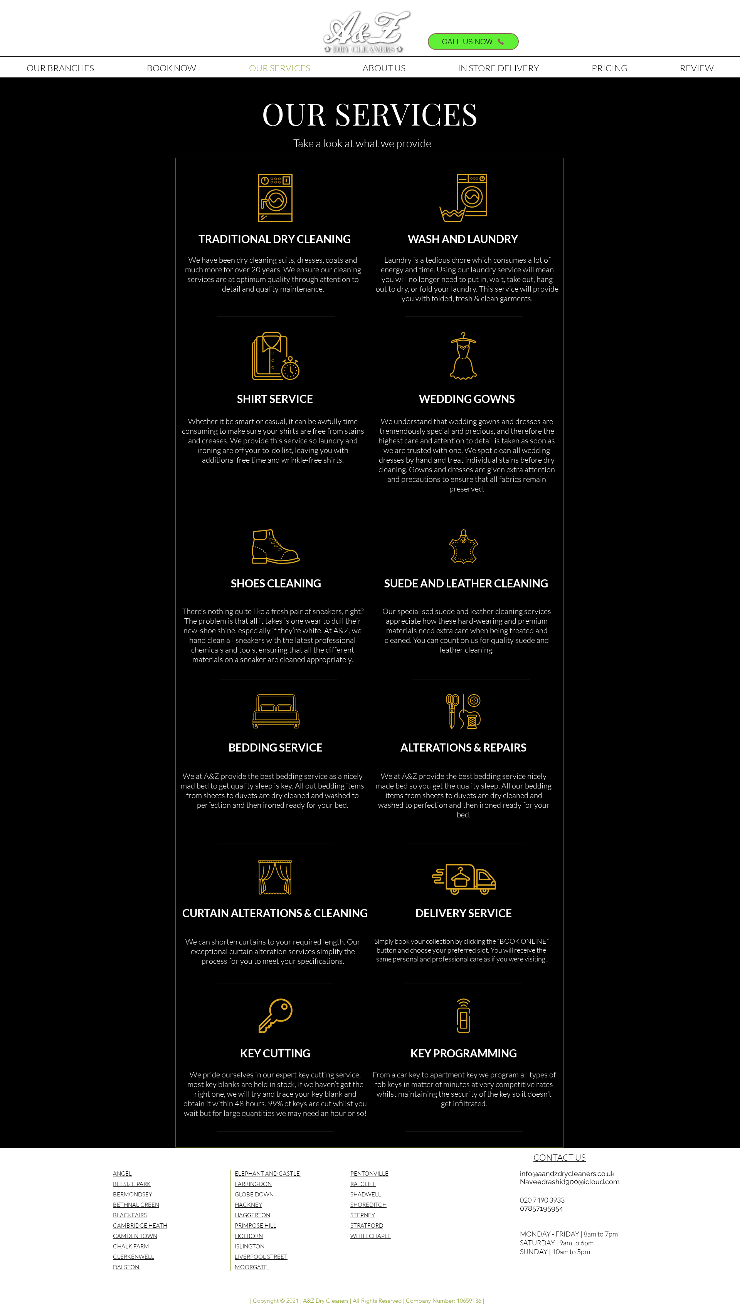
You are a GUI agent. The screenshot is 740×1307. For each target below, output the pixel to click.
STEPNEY (362, 1215)
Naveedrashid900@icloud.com (570, 1182)
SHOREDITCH (368, 1204)
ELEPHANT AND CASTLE (268, 1173)
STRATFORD (366, 1225)
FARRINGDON (253, 1184)
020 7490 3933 (542, 1200)
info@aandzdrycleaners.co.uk (567, 1173)
